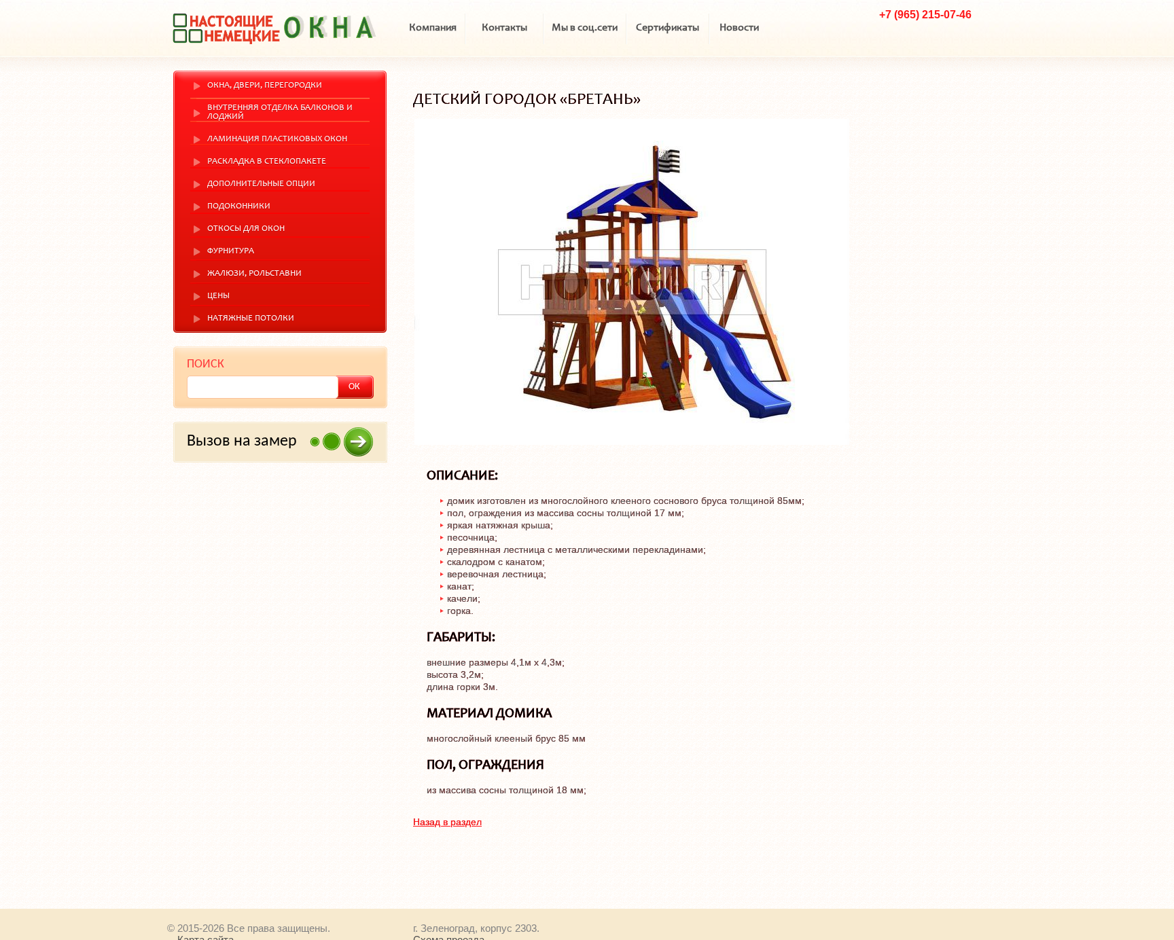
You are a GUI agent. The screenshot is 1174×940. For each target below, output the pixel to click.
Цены (218, 296)
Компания (433, 27)
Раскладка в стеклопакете (266, 162)
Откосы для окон (246, 229)
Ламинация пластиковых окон (277, 139)
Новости (739, 27)
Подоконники (238, 206)
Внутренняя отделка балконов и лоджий (280, 113)
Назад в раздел (447, 821)
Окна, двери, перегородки (264, 86)
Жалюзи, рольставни (254, 274)
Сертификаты (667, 27)
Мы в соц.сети (585, 27)
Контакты (504, 27)
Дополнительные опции (261, 184)
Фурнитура (230, 251)
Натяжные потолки (250, 318)
